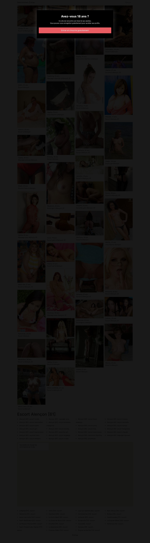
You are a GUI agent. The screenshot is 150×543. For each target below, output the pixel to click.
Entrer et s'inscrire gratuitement (75, 30)
